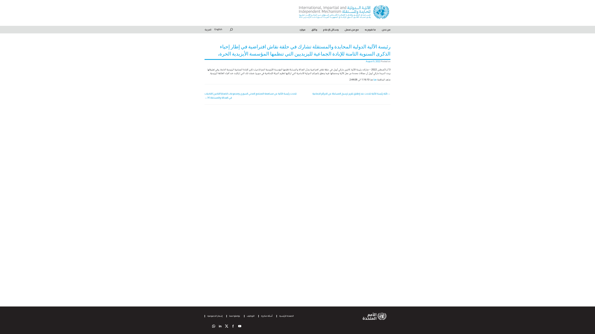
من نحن (386, 29)
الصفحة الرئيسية (286, 316)
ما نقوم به (370, 29)
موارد (302, 29)
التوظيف (250, 316)
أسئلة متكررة (266, 316)
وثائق (314, 29)
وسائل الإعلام (331, 29)
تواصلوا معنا (234, 316)
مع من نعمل (352, 29)
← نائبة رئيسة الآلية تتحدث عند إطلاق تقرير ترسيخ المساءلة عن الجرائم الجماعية (351, 93)
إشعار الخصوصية (215, 316)
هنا (375, 79)
